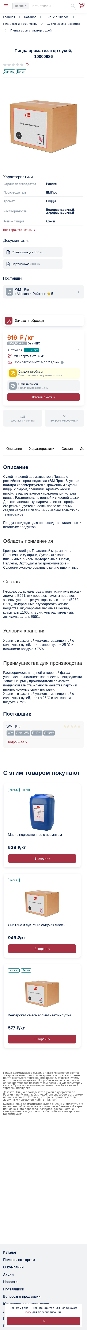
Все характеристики (18, 229)
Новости (10, 1282)
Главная (9, 17)
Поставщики (13, 1289)
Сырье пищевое (57, 17)
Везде (19, 6)
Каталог (30, 17)
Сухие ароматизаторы (63, 23)
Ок (43, 1321)
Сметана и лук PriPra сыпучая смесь (36, 925)
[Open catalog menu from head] (5, 5)
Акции (8, 1274)
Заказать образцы (29, 321)
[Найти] (71, 6)
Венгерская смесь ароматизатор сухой (39, 1015)
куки (28, 1312)
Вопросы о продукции (22, 1297)
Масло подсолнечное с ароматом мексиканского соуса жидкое (35, 835)
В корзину (42, 858)
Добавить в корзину (43, 397)
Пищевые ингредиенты (20, 23)
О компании (13, 1267)
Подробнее (15, 742)
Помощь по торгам (19, 1260)
